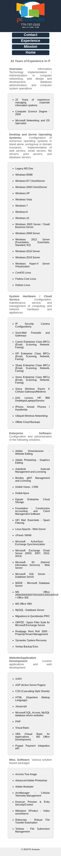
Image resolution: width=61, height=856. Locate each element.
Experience (30, 41)
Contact (30, 35)
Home (31, 52)
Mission (30, 46)
